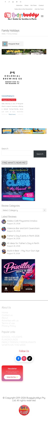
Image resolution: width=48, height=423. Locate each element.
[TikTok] (29, 358)
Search (5, 148)
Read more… (12, 114)
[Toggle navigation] (42, 16)
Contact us (7, 315)
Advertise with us (10, 320)
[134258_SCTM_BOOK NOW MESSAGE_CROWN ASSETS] (18, 184)
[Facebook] (5, 2)
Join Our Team (39, 9)
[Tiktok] (9, 2)
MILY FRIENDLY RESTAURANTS (20, 342)
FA (3, 342)
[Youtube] (13, 2)
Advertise (19, 5)
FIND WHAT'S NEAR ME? (14, 162)
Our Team (33, 5)
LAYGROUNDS (10, 339)
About (26, 5)
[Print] (18, 275)
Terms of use (8, 323)
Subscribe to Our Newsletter (23, 9)
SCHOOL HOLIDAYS (12, 336)
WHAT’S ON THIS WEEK (14, 344)
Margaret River (13, 44)
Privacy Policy (9, 325)
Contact (41, 5)
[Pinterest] (17, 2)
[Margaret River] (5, 43)
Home (5, 312)
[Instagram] (20, 2)
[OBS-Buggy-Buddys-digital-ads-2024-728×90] (24, 130)
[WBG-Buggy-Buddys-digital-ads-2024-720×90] (24, 51)
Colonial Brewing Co (8, 96)
